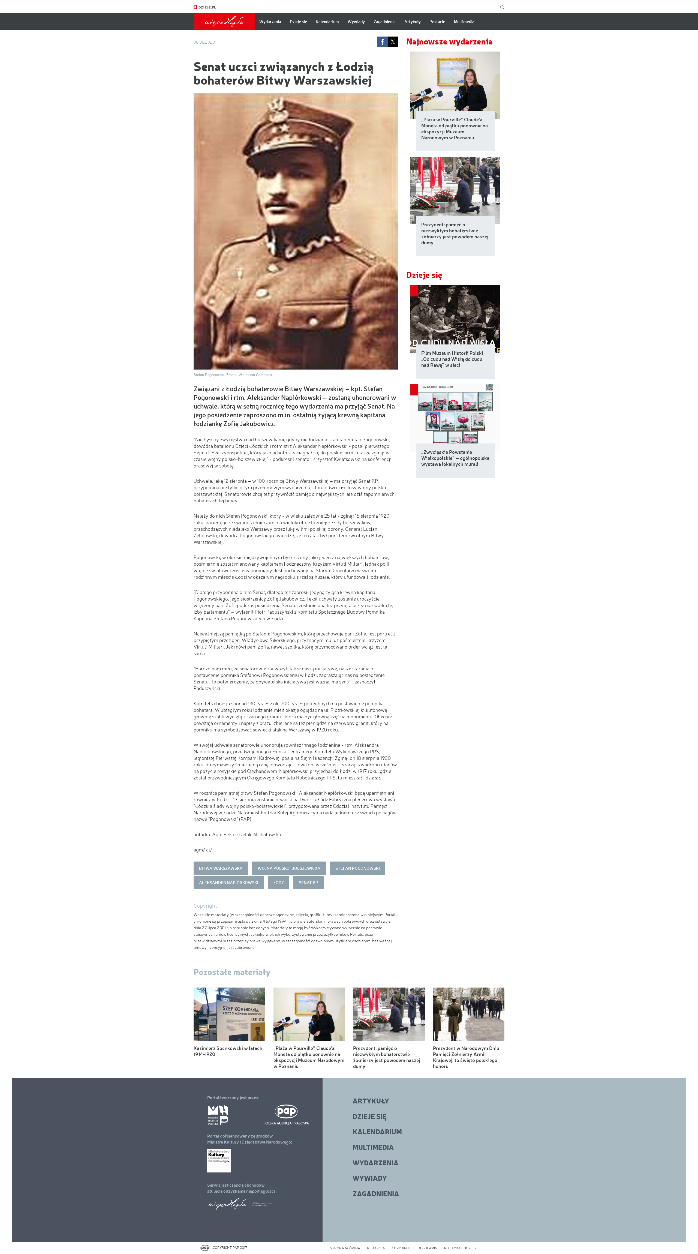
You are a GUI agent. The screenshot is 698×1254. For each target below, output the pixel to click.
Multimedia (464, 21)
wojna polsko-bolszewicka (289, 868)
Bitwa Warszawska (221, 868)
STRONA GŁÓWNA (345, 1248)
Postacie (437, 21)
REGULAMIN (427, 1248)
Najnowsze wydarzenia (449, 41)
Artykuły (412, 21)
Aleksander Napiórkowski (228, 882)
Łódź (278, 882)
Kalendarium (327, 21)
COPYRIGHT (401, 1248)
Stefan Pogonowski (357, 868)
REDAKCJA (376, 1248)
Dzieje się (298, 21)
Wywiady (356, 21)
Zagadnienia (385, 21)
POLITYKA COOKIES (460, 1248)
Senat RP (308, 882)
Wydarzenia (270, 21)
